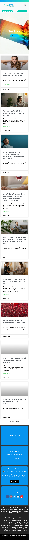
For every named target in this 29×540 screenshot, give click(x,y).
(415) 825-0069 (14, 458)
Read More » (6, 85)
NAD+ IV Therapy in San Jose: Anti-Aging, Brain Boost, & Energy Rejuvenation (14, 360)
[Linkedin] (18, 496)
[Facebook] (7, 496)
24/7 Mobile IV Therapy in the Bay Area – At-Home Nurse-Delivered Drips (14, 281)
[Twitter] (14, 496)
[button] (25, 5)
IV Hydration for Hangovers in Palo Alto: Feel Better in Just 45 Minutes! (14, 401)
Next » (18, 421)
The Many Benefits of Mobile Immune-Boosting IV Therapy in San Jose (13, 113)
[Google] (21, 496)
